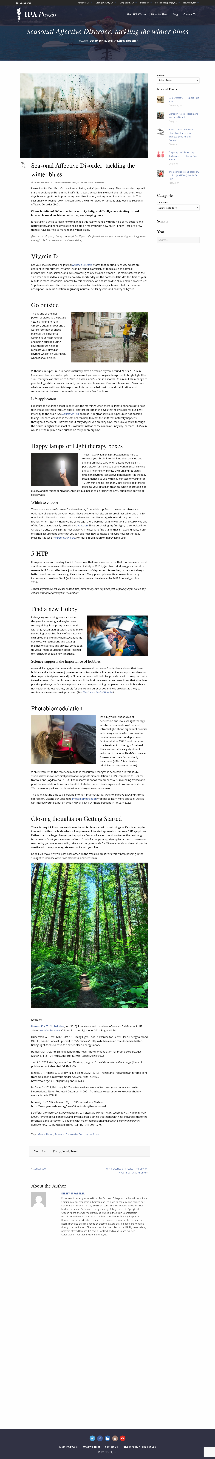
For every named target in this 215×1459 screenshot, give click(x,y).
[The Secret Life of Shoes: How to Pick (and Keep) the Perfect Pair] (160, 173)
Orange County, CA (104, 2)
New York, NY (189, 2)
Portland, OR (83, 2)
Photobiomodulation (84, 798)
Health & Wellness (66, 182)
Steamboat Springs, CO (166, 2)
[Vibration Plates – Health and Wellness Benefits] (160, 115)
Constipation (40, 1168)
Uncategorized (96, 182)
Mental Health (46, 1134)
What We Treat (159, 14)
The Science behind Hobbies (98, 692)
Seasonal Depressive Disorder (72, 1134)
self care (94, 1134)
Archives (161, 75)
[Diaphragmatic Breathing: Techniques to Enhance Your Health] (160, 154)
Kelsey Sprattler (43, 182)
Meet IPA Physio (136, 14)
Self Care (82, 182)
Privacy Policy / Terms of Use (139, 1446)
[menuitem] (84, 3)
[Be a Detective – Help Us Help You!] (160, 99)
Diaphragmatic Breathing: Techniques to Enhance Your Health (183, 156)
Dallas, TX (144, 2)
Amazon (83, 525)
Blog (175, 14)
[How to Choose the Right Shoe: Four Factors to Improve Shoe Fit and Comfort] (160, 131)
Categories (162, 202)
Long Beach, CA (127, 2)
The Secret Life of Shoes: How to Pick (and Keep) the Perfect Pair (184, 175)
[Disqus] (89, 1292)
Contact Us (189, 14)
